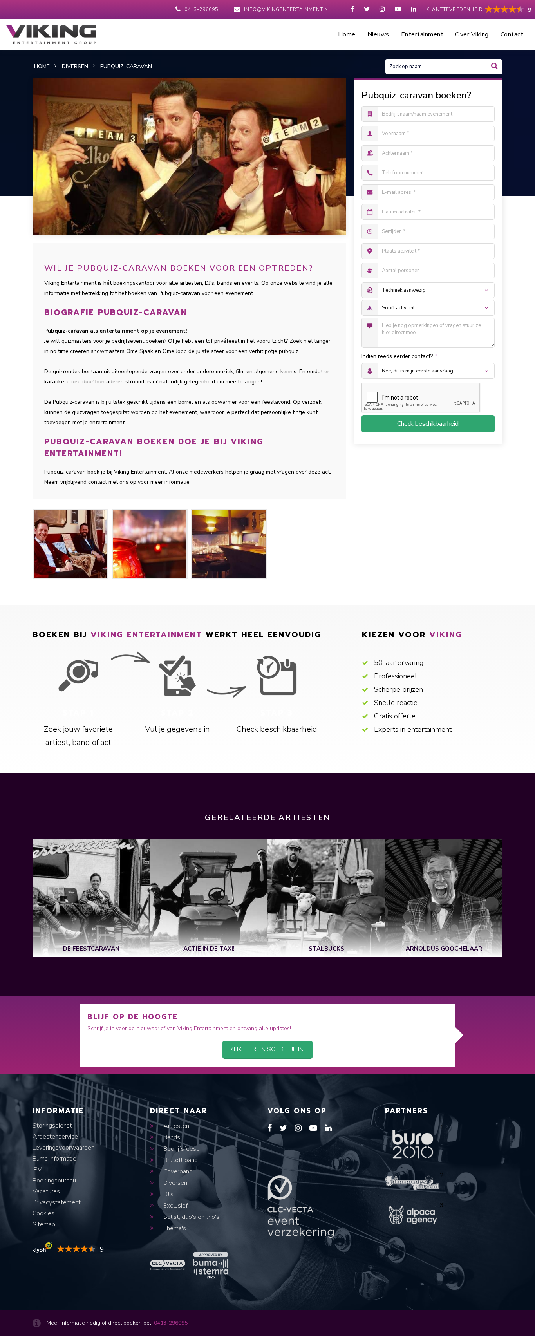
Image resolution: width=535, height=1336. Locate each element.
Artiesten (175, 1126)
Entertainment (422, 34)
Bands (171, 1137)
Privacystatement (57, 1202)
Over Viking (472, 34)
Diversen (174, 1183)
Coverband (177, 1171)
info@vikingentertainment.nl (287, 9)
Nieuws (378, 34)
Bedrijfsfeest (180, 1148)
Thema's (174, 1228)
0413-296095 (201, 9)
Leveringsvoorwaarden (63, 1147)
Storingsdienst (52, 1125)
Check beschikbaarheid (428, 423)
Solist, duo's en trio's (190, 1217)
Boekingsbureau (54, 1180)
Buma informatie (54, 1158)
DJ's (168, 1194)
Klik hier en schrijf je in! (267, 1049)
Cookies (43, 1213)
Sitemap (44, 1224)
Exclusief (175, 1205)
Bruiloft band (180, 1160)
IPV (37, 1169)
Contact (512, 34)
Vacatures (46, 1191)
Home (347, 34)
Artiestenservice (55, 1136)
